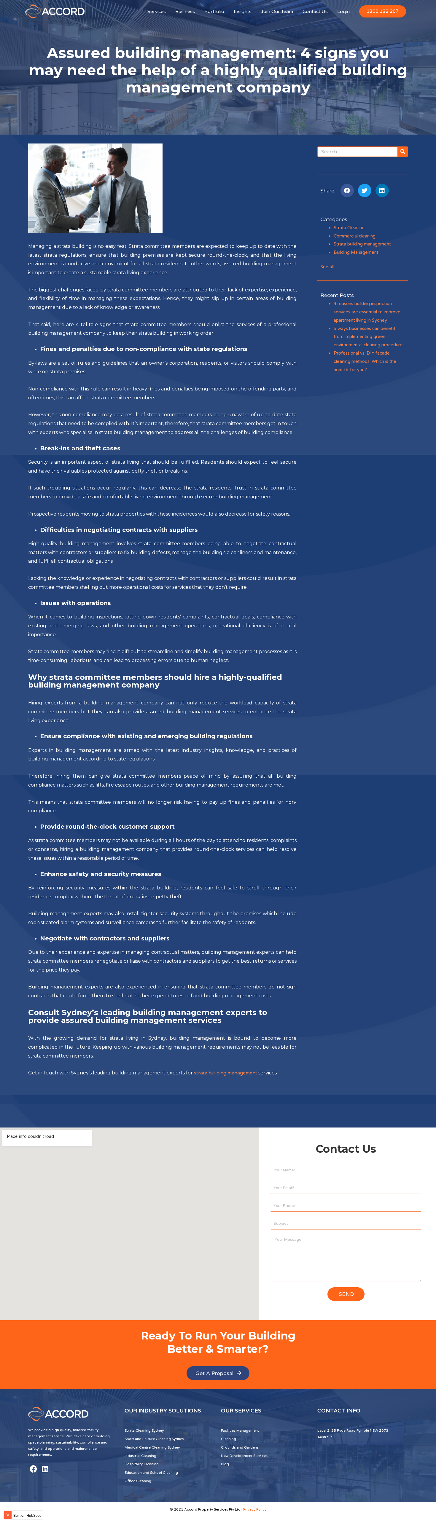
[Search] (402, 151)
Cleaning (228, 1439)
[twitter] (364, 190)
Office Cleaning (138, 1481)
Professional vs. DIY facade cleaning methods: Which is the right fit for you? (365, 361)
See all (327, 266)
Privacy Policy (254, 1509)
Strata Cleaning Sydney (144, 1430)
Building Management (356, 252)
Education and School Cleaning (151, 1473)
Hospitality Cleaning (142, 1464)
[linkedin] (382, 190)
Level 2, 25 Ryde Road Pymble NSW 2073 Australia (353, 1433)
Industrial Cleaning (140, 1456)
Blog (225, 1464)
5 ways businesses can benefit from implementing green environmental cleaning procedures (369, 337)
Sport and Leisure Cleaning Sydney (154, 1439)
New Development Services (244, 1456)
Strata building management (362, 244)
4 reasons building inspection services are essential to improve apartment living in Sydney (367, 312)
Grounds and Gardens (240, 1447)
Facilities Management (240, 1430)
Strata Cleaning (349, 227)
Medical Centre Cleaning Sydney (152, 1447)
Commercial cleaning (354, 236)
